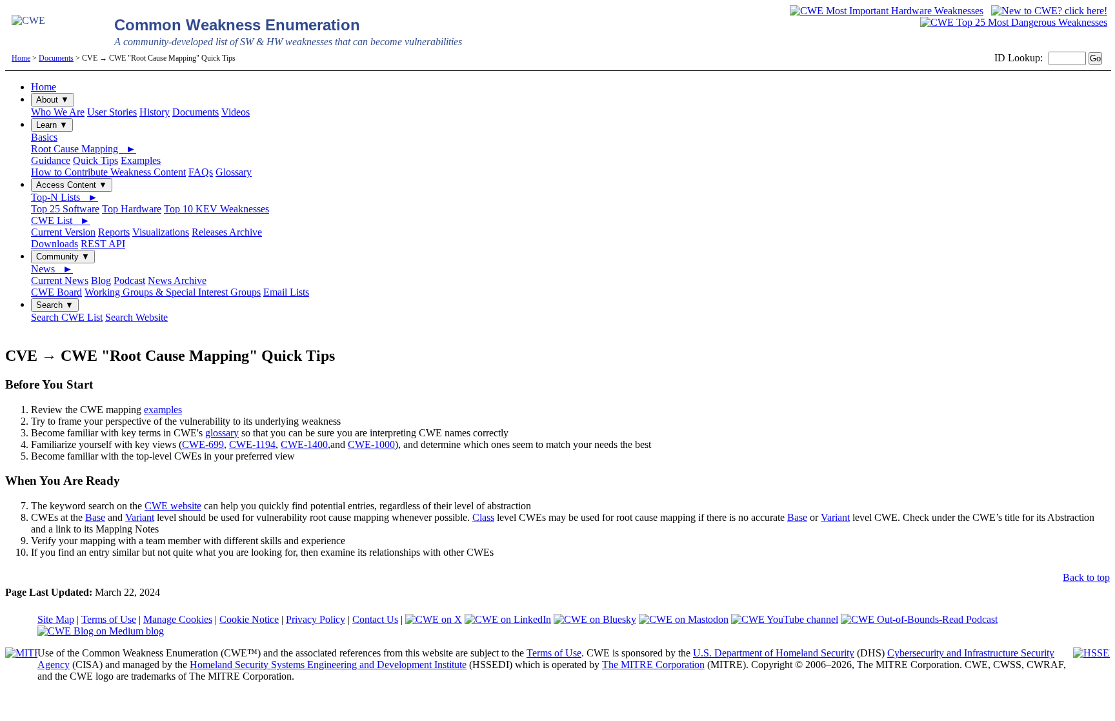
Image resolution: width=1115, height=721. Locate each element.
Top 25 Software (65, 208)
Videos (235, 112)
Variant (139, 517)
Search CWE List (67, 317)
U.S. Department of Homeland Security (773, 652)
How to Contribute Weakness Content (108, 172)
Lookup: (1025, 57)
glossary (222, 432)
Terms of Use (108, 619)
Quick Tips (95, 160)
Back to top (1086, 577)
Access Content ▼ (71, 185)
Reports (114, 232)
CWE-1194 (252, 444)
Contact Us (375, 619)
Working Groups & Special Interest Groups (173, 292)
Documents (56, 58)
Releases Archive (227, 232)
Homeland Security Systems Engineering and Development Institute (328, 664)
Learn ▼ (52, 125)
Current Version (63, 232)
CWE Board (56, 292)
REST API (103, 243)
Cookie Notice (249, 619)
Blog (101, 280)
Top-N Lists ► (64, 197)
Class (483, 517)
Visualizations (160, 232)
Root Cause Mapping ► (83, 148)
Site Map (55, 619)
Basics (44, 137)
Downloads (54, 243)
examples (163, 409)
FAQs (200, 172)
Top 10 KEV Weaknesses (216, 208)
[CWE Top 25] (1013, 22)
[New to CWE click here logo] (1049, 10)
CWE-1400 (304, 444)
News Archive (177, 280)
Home (21, 58)
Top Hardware (131, 208)
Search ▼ (55, 305)
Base (95, 517)
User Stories (112, 112)
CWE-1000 (371, 444)
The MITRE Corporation (653, 664)
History (154, 112)
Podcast (129, 280)
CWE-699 (203, 444)
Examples (141, 160)
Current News (59, 280)
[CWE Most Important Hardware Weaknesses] (886, 10)
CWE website (173, 505)
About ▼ (52, 100)
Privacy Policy (315, 619)
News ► (52, 268)
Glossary (234, 172)
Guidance (50, 160)
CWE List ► (60, 220)
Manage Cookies (177, 619)
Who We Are (58, 112)
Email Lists (286, 292)
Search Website (136, 317)
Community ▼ (63, 256)
